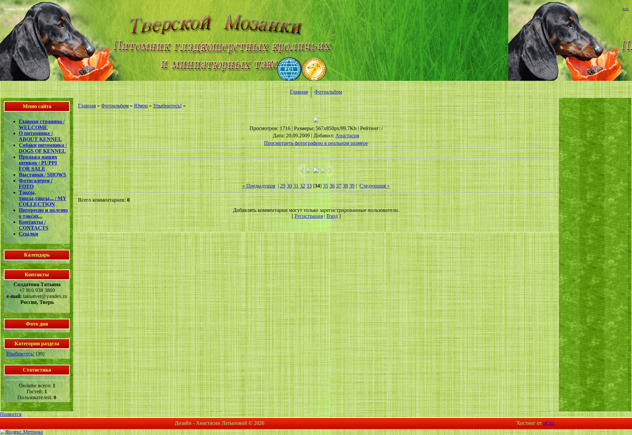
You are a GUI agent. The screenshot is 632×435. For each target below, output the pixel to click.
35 (325, 186)
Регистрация (309, 216)
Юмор (141, 105)
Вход (332, 216)
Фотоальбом (328, 92)
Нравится (10, 414)
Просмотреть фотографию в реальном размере (316, 143)
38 (345, 186)
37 (338, 186)
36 (332, 186)
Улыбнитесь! (20, 353)
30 (289, 186)
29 (282, 186)
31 (296, 186)
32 (302, 186)
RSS (625, 9)
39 (352, 186)
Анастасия (347, 135)
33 (309, 186)
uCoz (548, 423)
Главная (299, 92)
